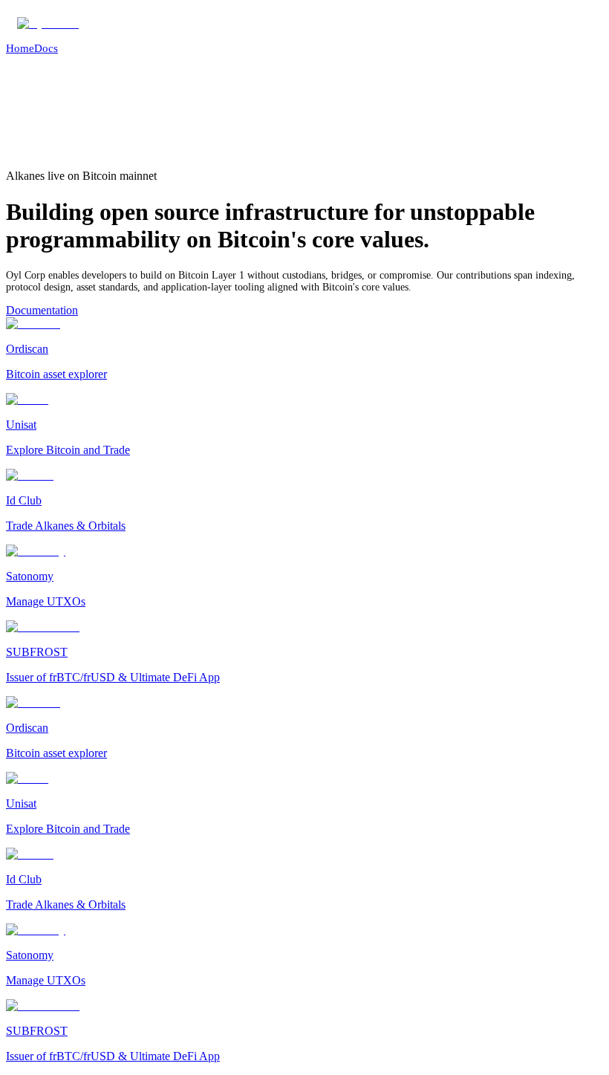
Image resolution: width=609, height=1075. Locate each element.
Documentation (42, 310)
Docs (46, 48)
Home (20, 48)
